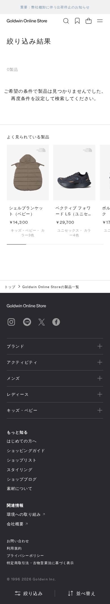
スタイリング (19, 469)
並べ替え (86, 593)
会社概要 (15, 523)
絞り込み (33, 593)
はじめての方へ (22, 441)
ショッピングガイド (26, 450)
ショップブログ (22, 479)
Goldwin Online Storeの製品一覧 (50, 286)
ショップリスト (22, 460)
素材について (19, 488)
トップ (10, 286)
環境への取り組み (24, 514)
